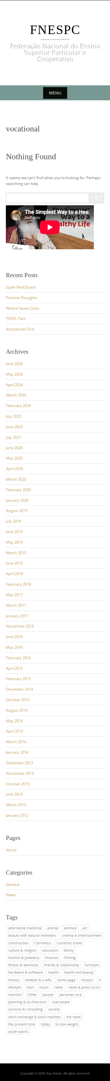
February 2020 (18, 489)
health (53, 972)
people (48, 994)
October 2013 (17, 784)
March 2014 (16, 741)
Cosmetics (42, 943)
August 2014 (16, 710)
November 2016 (20, 626)
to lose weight (66, 1024)
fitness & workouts (23, 965)
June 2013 (14, 794)
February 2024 (18, 405)
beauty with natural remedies (32, 935)
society (54, 1009)
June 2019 (14, 531)
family (69, 950)
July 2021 (13, 437)
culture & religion (22, 950)
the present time (21, 1024)
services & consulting (25, 1009)
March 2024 (16, 395)
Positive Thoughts (21, 297)
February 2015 (18, 678)
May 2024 (14, 374)
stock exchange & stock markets (34, 1016)
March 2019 (16, 552)
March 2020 (16, 479)
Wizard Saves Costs (22, 308)
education (50, 950)
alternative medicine (25, 928)
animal (52, 928)
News (11, 894)
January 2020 (17, 500)
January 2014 (17, 752)
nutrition (15, 994)
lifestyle (14, 987)
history (13, 979)
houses (87, 979)
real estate (61, 1001)
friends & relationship (61, 965)
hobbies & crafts (38, 979)
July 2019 (13, 521)
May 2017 (14, 594)
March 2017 (16, 605)
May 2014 (14, 721)
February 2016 (18, 657)
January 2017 (17, 616)
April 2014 (14, 731)
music (44, 987)
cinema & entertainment (81, 935)
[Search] (96, 198)
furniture (92, 965)
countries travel (69, 943)
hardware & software (25, 972)
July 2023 (13, 416)
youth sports (18, 1031)
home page (66, 979)
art (84, 928)
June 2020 (14, 447)
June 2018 (14, 563)
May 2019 (14, 542)
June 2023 (14, 426)
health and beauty (79, 972)
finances (52, 957)
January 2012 (17, 815)
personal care (70, 994)
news (59, 987)
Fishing (70, 957)
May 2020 (14, 458)
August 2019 (16, 510)
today (45, 1024)
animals (70, 928)
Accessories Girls (20, 329)
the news (73, 1016)
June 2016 (14, 636)
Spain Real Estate (20, 287)
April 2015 (14, 668)
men (30, 987)
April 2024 (14, 384)
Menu (55, 93)
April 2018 (14, 573)
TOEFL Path (16, 318)
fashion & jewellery (23, 957)
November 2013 (20, 773)
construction (18, 943)
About (11, 850)
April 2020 (14, 468)
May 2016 (14, 647)
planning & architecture (27, 1001)
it (100, 979)
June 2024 (14, 363)
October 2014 (17, 699)
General (12, 884)
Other (32, 994)
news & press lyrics (84, 987)
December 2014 (19, 689)
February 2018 (18, 584)
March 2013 (16, 804)
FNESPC (55, 30)
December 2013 (19, 762)
